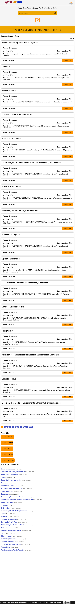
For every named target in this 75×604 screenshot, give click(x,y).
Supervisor (10, 516)
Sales (8, 477)
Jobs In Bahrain (7, 460)
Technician (10, 494)
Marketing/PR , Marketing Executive (19, 511)
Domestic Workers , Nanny (15, 544)
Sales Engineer (11, 491)
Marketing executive (13, 539)
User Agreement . (58, 602)
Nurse (8, 533)
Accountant (10, 483)
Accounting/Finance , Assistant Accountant (21, 500)
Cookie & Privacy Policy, (44, 602)
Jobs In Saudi (6, 448)
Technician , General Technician (17, 497)
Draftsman (9, 505)
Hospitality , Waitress (13, 519)
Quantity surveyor (12, 542)
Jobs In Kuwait (7, 437)
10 (26, 426)
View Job (67, 60)
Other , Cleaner (11, 536)
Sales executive (11, 469)
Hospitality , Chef (12, 486)
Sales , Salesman (12, 502)
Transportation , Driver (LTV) (16, 488)
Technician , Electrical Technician (18, 525)
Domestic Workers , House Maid (17, 472)
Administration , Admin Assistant (17, 550)
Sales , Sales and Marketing (16, 480)
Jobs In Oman (7, 454)
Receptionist (10, 547)
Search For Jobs (23, 13)
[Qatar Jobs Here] (14, 3)
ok (64, 602)
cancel (68, 602)
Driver (8, 514)
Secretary (9, 528)
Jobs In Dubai (7, 443)
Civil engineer (11, 508)
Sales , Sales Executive (14, 474)
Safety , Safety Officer (14, 522)
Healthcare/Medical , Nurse (16, 530)
